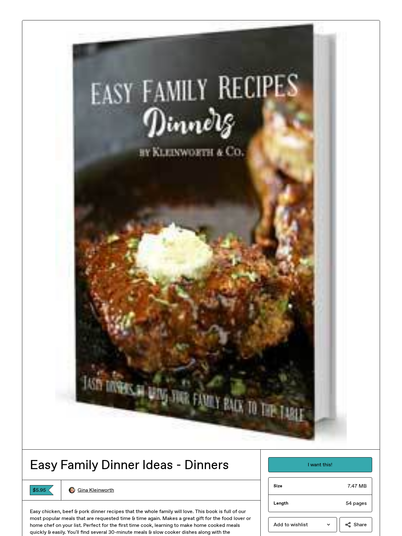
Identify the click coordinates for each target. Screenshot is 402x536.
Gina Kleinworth (96, 490)
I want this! (320, 465)
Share (360, 525)
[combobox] (302, 524)
